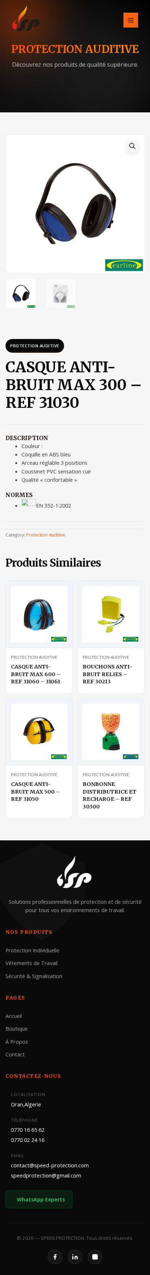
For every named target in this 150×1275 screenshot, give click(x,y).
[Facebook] (55, 1257)
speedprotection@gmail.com (46, 1175)
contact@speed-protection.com (50, 1165)
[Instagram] (95, 1257)
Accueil (13, 1015)
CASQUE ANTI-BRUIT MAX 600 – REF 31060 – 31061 (35, 674)
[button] (132, 146)
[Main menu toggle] (130, 20)
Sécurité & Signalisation (33, 975)
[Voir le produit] (58, 593)
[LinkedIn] (75, 1257)
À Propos (16, 1041)
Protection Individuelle (32, 949)
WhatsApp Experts (41, 1199)
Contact (15, 1054)
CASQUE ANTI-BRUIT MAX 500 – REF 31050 (35, 791)
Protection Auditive (34, 345)
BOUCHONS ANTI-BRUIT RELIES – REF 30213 (107, 674)
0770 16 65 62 (27, 1129)
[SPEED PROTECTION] (26, 19)
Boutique (16, 1028)
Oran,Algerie (26, 1104)
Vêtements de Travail (31, 962)
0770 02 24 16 (27, 1139)
